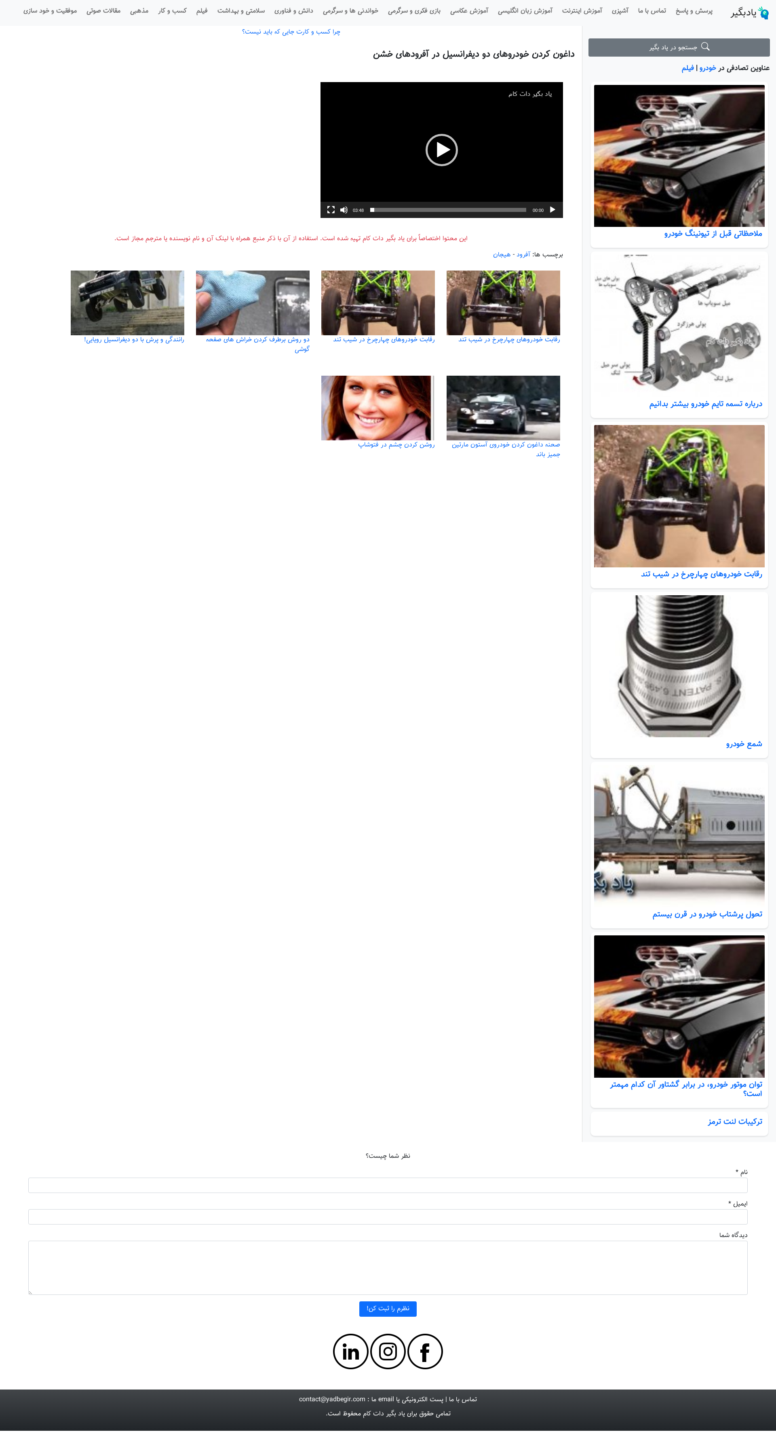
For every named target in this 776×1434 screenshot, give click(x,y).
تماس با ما (652, 11)
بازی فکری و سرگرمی (414, 11)
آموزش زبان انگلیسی (525, 11)
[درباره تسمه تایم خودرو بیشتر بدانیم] (679, 326)
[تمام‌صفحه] (331, 210)
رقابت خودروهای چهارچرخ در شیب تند (701, 574)
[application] (442, 150)
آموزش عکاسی (469, 11)
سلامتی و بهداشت (241, 11)
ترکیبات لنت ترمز (735, 1122)
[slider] (448, 210)
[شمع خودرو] (679, 666)
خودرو (708, 68)
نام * (742, 1173)
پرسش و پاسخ (694, 11)
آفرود (523, 255)
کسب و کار (172, 11)
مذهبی (139, 11)
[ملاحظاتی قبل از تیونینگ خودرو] (679, 156)
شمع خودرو (744, 744)
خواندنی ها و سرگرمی (350, 11)
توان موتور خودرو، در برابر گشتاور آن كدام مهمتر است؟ (686, 1089)
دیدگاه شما (733, 1236)
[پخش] (552, 210)
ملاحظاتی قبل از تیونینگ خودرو (713, 234)
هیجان (502, 255)
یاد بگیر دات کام (384, 1414)
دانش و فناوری (293, 11)
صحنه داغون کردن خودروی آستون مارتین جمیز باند (506, 450)
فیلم (202, 11)
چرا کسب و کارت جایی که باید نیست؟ (291, 32)
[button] (442, 150)
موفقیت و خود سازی (50, 11)
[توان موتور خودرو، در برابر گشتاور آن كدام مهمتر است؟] (679, 1006)
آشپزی (620, 11)
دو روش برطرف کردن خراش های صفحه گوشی (258, 345)
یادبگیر (743, 13)
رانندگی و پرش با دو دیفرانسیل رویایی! (134, 340)
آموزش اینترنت (582, 11)
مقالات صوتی (103, 11)
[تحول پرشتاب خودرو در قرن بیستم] (679, 836)
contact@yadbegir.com (332, 1400)
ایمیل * (738, 1204)
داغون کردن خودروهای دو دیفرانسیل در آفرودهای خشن (474, 54)
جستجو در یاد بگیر (675, 48)
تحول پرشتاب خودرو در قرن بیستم (707, 914)
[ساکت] (344, 210)
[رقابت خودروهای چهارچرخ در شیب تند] (679, 496)
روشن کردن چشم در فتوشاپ (396, 445)
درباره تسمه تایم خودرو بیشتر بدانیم (705, 404)
